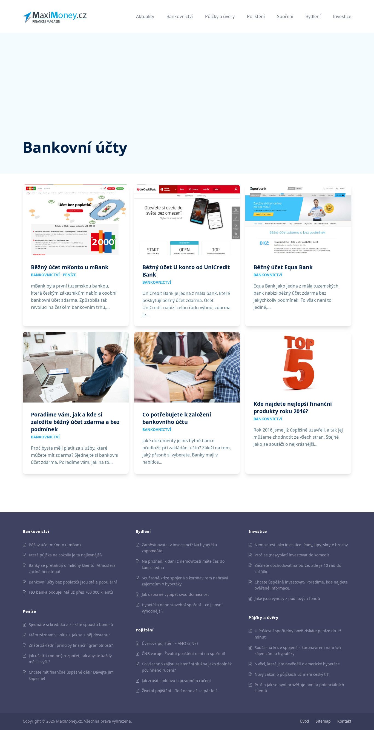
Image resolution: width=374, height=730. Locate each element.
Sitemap (323, 721)
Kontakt (344, 721)
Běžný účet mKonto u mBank (69, 267)
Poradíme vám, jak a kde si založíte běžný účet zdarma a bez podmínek (75, 422)
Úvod (304, 721)
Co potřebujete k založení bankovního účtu (176, 418)
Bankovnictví (45, 274)
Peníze (69, 274)
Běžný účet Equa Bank (283, 267)
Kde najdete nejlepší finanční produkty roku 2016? (293, 407)
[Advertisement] (187, 96)
